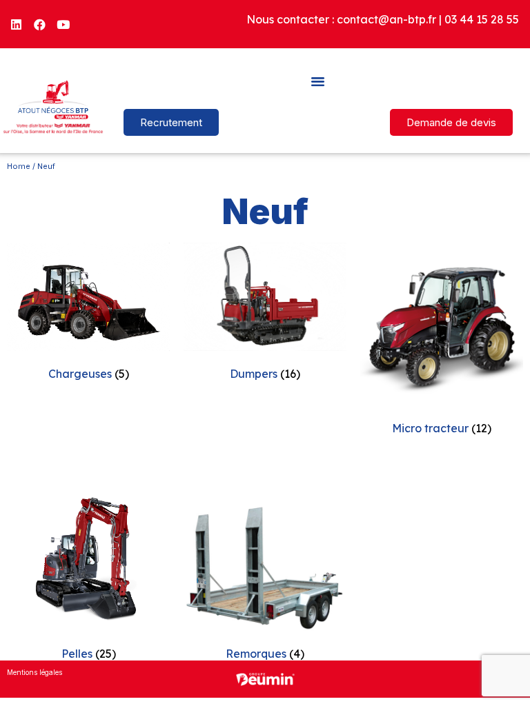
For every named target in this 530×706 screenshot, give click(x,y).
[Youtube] (63, 24)
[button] (318, 81)
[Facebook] (40, 24)
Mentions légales (34, 672)
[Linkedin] (16, 24)
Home (18, 166)
